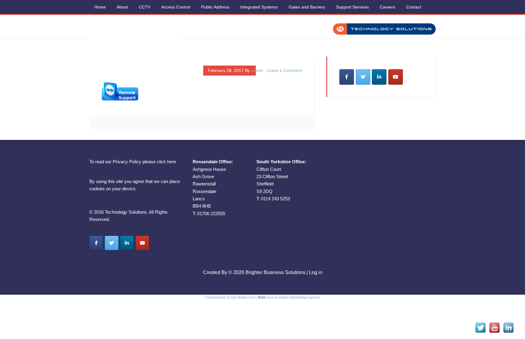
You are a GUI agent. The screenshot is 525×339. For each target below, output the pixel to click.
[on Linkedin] (379, 77)
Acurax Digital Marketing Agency (293, 297)
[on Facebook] (346, 77)
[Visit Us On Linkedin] (508, 332)
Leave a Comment (284, 70)
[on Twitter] (363, 77)
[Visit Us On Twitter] (480, 332)
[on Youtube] (395, 77)
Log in (315, 272)
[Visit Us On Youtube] (494, 332)
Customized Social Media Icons (231, 297)
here (171, 161)
